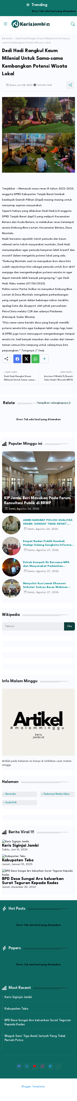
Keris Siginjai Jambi (20, 846)
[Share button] (44, 358)
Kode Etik (11, 802)
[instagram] (42, 1066)
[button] (73, 24)
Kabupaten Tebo (18, 860)
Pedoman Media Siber (57, 794)
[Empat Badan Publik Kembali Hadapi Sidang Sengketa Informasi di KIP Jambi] (11, 546)
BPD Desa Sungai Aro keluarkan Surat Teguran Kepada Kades (33, 881)
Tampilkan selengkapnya (52, 403)
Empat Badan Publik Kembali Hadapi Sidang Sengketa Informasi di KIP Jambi (48, 543)
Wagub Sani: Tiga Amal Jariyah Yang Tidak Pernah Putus (35, 1038)
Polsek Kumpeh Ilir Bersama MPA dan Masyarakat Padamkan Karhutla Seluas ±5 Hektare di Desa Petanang (48, 564)
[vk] (58, 1066)
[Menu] (5, 24)
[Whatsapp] (35, 358)
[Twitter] (26, 358)
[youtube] (35, 1066)
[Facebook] (17, 358)
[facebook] (19, 1066)
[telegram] (50, 1066)
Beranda (7, 38)
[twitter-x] (27, 1066)
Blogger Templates (33, 1086)
